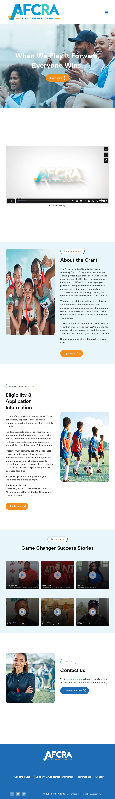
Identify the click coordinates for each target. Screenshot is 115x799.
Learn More (56, 78)
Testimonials (84, 776)
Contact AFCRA (73, 690)
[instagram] (24, 794)
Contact (99, 776)
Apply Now (70, 353)
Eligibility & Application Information (54, 776)
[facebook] (12, 794)
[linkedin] (18, 794)
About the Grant (23, 776)
